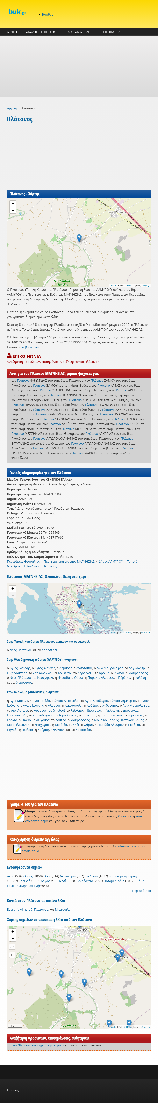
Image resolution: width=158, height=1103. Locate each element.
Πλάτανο (23, 380)
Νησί (62, 881)
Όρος (47, 876)
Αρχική (12, 108)
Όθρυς (79, 677)
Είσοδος (47, 14)
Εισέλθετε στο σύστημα (28, 1045)
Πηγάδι (12, 729)
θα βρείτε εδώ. (30, 347)
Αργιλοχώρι (137, 668)
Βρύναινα (94, 710)
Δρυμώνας (130, 710)
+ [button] (13, 203)
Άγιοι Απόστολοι (67, 701)
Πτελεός (27, 729)
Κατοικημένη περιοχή (124, 876)
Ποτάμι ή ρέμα (114, 881)
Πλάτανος (50, 566)
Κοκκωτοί (65, 673)
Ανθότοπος (84, 668)
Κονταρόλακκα (111, 715)
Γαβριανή (112, 710)
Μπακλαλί (62, 909)
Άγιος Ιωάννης (20, 668)
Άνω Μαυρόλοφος (110, 668)
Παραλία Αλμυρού (101, 677)
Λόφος (45, 881)
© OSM (127, 285)
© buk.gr (145, 285)
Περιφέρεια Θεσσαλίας (23, 561)
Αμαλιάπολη (73, 705)
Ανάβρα (92, 705)
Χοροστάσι (49, 650)
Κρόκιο (104, 673)
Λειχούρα (43, 720)
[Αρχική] (17, 12)
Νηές (75, 725)
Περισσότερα (141, 891)
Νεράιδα (64, 677)
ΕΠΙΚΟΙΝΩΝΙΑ (110, 32)
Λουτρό (60, 720)
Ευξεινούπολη (17, 673)
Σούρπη (43, 729)
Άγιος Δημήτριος (124, 701)
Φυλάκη (140, 677)
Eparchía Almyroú (19, 909)
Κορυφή (24, 881)
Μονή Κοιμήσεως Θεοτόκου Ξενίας (119, 720)
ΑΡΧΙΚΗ (12, 32)
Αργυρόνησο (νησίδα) (49, 710)
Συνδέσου (125, 816)
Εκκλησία (91, 876)
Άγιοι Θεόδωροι (96, 701)
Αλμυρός (65, 668)
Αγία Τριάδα (41, 701)
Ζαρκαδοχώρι (43, 673)
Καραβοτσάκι (67, 715)
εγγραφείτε (56, 1045)
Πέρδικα (124, 677)
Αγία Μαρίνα (19, 701)
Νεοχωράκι (45, 677)
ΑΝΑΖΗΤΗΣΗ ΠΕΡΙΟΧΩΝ (42, 32)
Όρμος (28, 876)
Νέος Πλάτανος (20, 650)
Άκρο (10, 876)
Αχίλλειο (77, 710)
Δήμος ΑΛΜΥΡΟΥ (111, 561)
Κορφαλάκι (85, 673)
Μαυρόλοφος (138, 673)
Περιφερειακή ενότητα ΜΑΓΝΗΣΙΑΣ (69, 561)
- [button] (13, 210)
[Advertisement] (79, 66)
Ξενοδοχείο (85, 881)
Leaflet (113, 285)
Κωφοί (119, 673)
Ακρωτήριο (68, 876)
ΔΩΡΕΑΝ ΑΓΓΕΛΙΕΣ (80, 32)
